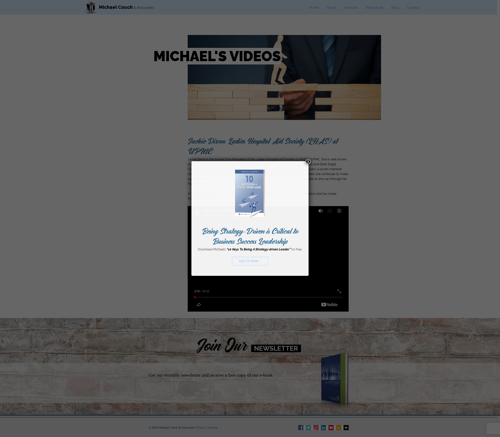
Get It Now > (250, 261)
